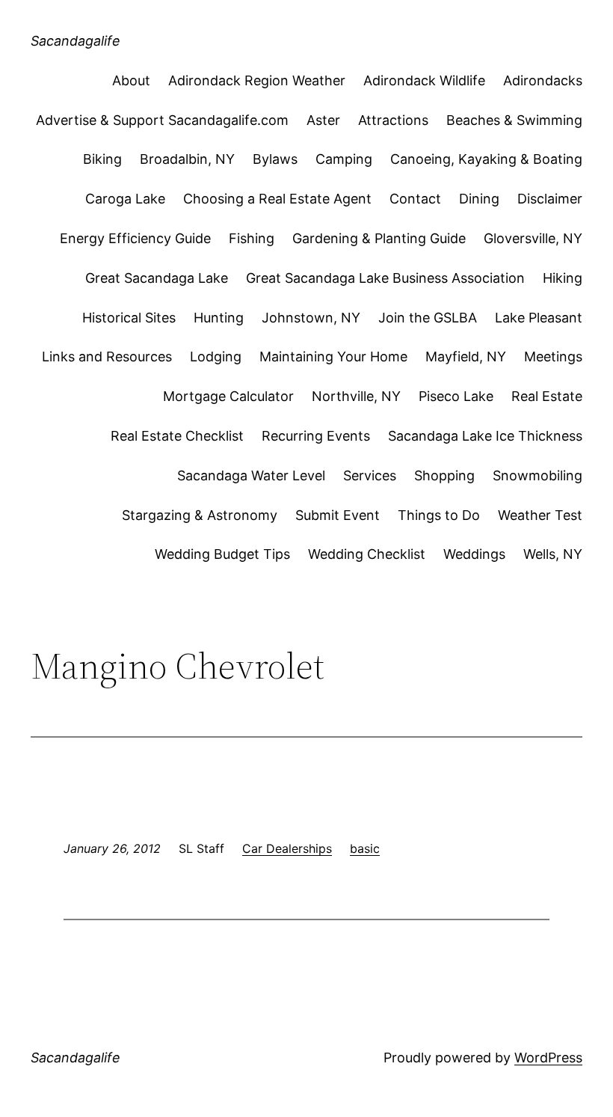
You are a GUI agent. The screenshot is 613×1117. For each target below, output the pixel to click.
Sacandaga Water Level (251, 475)
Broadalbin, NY (187, 159)
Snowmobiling (537, 475)
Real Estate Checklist (177, 436)
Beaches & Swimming (514, 120)
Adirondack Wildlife (424, 80)
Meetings (553, 356)
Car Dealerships (287, 848)
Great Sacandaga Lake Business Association (385, 278)
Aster (323, 120)
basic (365, 848)
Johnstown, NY (311, 317)
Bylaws (275, 159)
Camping (343, 159)
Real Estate (546, 396)
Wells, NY (552, 554)
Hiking (562, 278)
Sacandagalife (75, 41)
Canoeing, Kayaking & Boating (486, 159)
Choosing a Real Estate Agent (277, 198)
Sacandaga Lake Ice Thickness (485, 436)
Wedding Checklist (366, 554)
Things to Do (439, 515)
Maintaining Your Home (333, 356)
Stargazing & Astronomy (199, 515)
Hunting (219, 317)
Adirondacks (542, 80)
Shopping (444, 475)
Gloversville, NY (533, 238)
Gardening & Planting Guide (379, 238)
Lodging (215, 356)
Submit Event (337, 515)
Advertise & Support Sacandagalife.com (162, 120)
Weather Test (540, 515)
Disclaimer (549, 198)
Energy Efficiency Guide (135, 238)
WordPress (548, 1057)
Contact (415, 198)
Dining (479, 198)
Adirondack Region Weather (256, 80)
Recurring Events (316, 436)
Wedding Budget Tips (222, 554)
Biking (102, 159)
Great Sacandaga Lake (156, 278)
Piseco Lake (456, 396)
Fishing (251, 238)
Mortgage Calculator (228, 396)
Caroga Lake (125, 198)
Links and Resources (107, 356)
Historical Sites (129, 317)
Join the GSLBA (427, 317)
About (131, 80)
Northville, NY (356, 396)
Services (369, 475)
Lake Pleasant (538, 317)
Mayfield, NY (465, 356)
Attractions (393, 120)
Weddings (474, 554)
